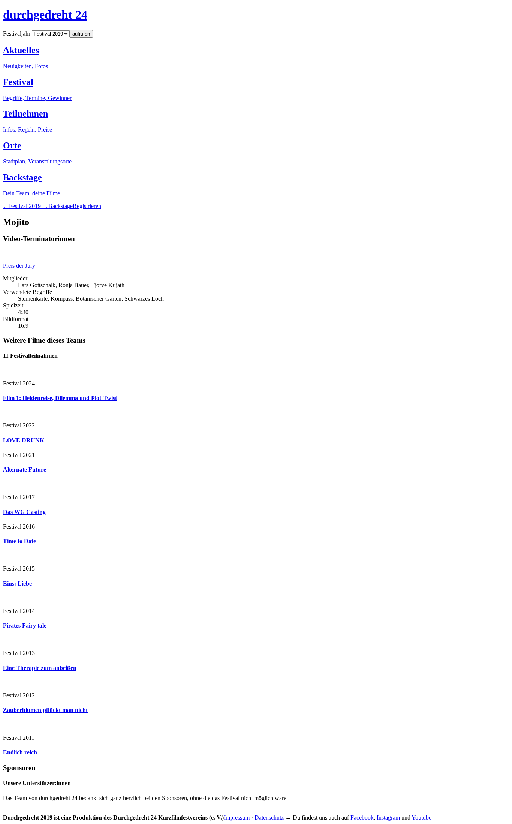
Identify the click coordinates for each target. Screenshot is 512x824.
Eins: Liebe (17, 583)
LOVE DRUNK (23, 440)
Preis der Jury (19, 265)
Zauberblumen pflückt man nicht (45, 710)
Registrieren (87, 206)
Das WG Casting (24, 512)
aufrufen (81, 34)
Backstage (60, 206)
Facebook (362, 817)
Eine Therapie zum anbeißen (39, 668)
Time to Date (19, 541)
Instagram (388, 817)
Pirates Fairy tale (24, 625)
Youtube (421, 817)
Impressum (237, 817)
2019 (25, 206)
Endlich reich (20, 752)
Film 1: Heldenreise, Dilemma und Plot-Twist (60, 398)
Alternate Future (24, 469)
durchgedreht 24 (45, 14)
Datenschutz (269, 817)
